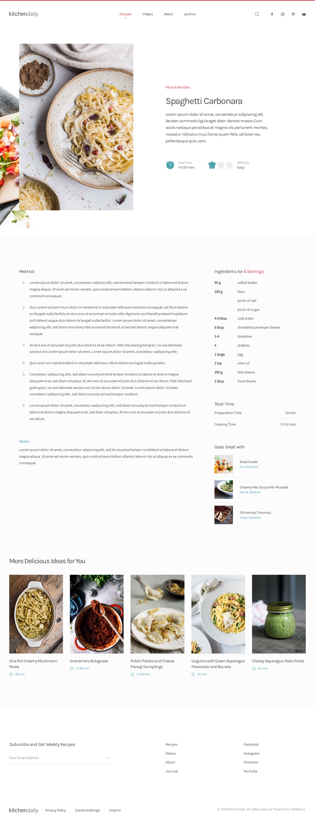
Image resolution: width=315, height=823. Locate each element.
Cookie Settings (87, 810)
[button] (257, 14)
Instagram (251, 753)
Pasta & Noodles (178, 87)
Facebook (251, 744)
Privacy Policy (55, 810)
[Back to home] (23, 14)
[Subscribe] (108, 758)
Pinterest (251, 762)
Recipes (172, 744)
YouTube (250, 771)
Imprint (115, 810)
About (168, 14)
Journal (190, 14)
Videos (148, 14)
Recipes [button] (125, 14)
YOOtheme (297, 809)
